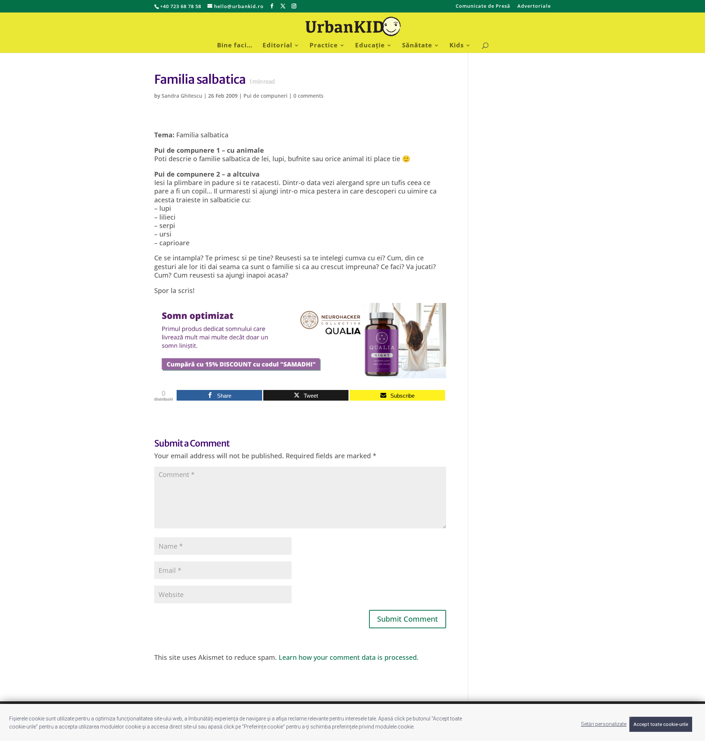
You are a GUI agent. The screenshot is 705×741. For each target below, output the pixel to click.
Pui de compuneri (265, 95)
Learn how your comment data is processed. (349, 657)
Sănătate (417, 46)
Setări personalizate (603, 724)
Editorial (277, 46)
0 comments (308, 95)
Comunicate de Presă (483, 6)
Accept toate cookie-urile (660, 724)
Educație (370, 46)
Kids (456, 46)
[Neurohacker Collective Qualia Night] (300, 373)
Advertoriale (534, 6)
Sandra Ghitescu (182, 95)
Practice (324, 46)
